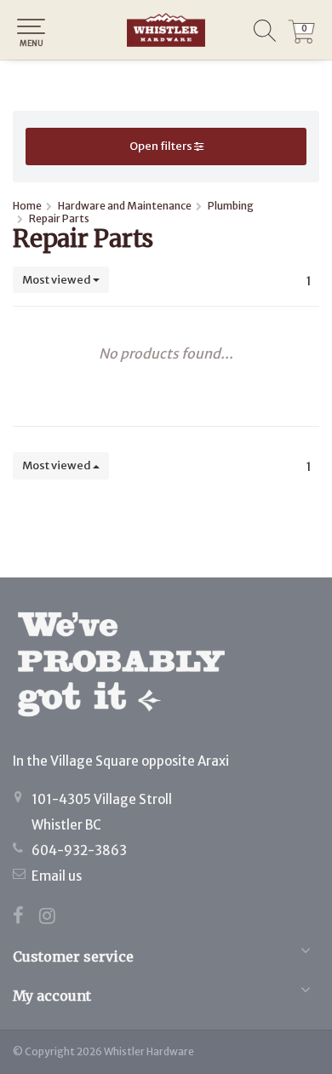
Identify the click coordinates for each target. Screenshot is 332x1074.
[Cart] (301, 39)
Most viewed (57, 280)
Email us (56, 876)
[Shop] (166, 30)
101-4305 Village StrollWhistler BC (101, 812)
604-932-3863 (79, 850)
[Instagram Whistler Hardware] (53, 918)
